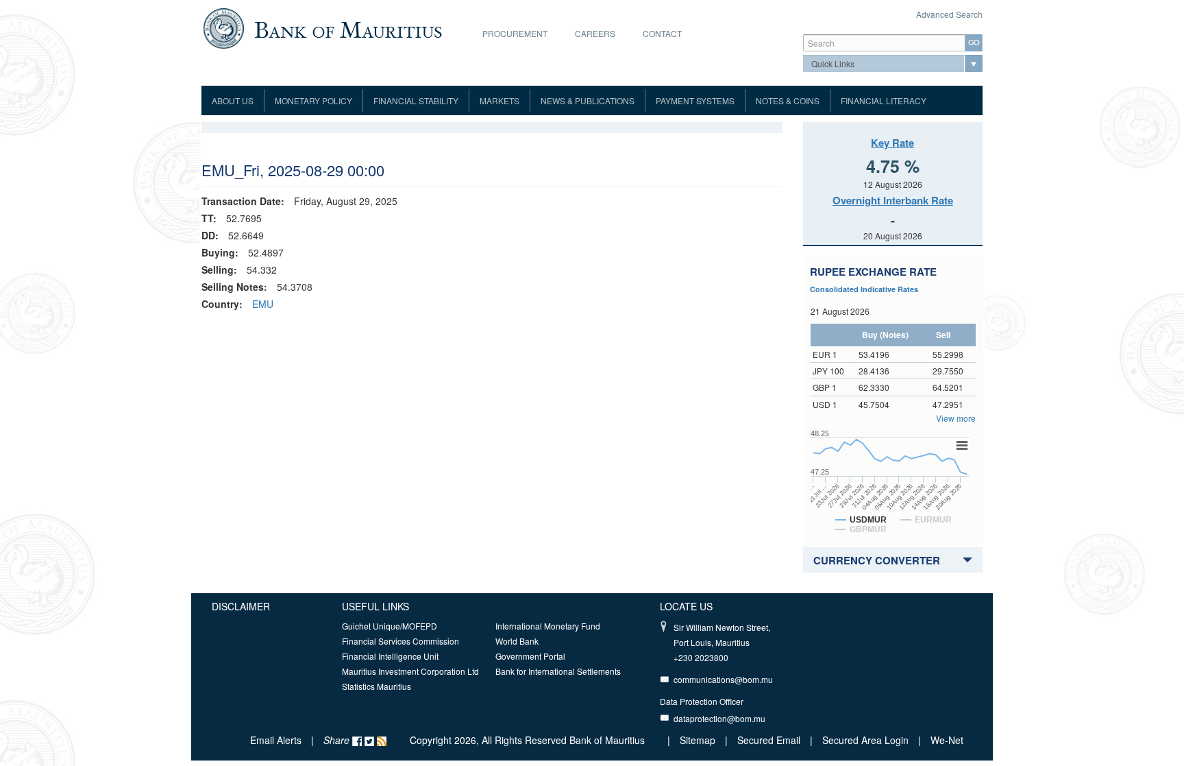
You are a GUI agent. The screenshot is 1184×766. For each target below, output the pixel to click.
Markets (499, 100)
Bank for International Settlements (558, 671)
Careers (595, 33)
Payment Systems (695, 100)
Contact (662, 33)
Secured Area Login (865, 740)
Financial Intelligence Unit (390, 656)
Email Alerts (275, 740)
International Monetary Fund (547, 626)
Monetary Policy (313, 100)
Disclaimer (241, 606)
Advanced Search (949, 14)
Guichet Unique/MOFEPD (389, 626)
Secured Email (768, 740)
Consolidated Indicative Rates (864, 289)
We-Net (946, 740)
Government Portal (530, 656)
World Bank (517, 641)
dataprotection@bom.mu (719, 718)
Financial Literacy (883, 100)
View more (956, 418)
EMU (262, 304)
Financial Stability (415, 100)
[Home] (322, 27)
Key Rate (892, 142)
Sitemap (699, 740)
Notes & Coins (787, 100)
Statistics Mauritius (376, 686)
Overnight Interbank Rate (892, 200)
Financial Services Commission (400, 641)
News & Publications (587, 100)
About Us (233, 100)
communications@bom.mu (723, 679)
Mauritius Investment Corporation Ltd (410, 671)
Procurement (514, 33)
